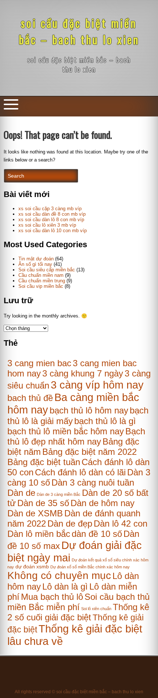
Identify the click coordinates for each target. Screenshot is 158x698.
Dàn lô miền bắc (38, 534)
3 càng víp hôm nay (97, 385)
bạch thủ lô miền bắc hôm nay (65, 431)
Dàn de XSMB (35, 513)
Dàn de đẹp (69, 523)
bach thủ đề (30, 398)
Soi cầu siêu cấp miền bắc (46, 269)
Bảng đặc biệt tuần (43, 462)
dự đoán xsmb (32, 566)
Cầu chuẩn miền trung (41, 280)
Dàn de (21, 493)
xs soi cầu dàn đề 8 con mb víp (52, 214)
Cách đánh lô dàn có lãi (80, 472)
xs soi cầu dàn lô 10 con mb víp (52, 230)
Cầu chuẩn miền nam (41, 275)
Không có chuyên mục (59, 575)
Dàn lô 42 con (120, 523)
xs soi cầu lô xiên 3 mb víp (47, 225)
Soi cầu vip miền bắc (40, 286)
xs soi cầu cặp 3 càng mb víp (50, 208)
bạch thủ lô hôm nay (89, 410)
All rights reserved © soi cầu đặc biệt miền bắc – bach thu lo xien (79, 691)
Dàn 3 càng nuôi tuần (92, 482)
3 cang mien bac (39, 363)
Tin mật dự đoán (36, 258)
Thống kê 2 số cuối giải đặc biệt (78, 612)
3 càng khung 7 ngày (82, 373)
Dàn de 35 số (43, 503)
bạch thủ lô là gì (105, 421)
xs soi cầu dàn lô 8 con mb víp (51, 219)
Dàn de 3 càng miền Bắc (58, 494)
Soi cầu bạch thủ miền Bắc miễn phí (78, 602)
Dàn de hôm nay (102, 503)
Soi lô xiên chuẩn (96, 608)
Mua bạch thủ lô (52, 597)
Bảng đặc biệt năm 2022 (89, 452)
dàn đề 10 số (97, 534)
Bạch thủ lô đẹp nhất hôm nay (76, 436)
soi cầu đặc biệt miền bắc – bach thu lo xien (79, 31)
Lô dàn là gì (65, 586)
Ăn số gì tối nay (35, 264)
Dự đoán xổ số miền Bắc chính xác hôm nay (90, 567)
